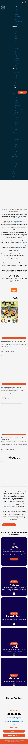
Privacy (14, 724)
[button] (14, 92)
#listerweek (11, 504)
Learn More (14, 559)
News (14, 84)
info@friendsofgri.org (21, 266)
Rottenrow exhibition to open (11, 387)
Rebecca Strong (13, 226)
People (16, 12)
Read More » (4, 349)
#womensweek (7, 506)
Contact (15, 89)
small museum (5, 235)
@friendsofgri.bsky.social (14, 721)
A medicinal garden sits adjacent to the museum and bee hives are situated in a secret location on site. (14, 244)
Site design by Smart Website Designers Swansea (14, 742)
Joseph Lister (17, 221)
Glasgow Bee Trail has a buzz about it (14, 341)
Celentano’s (19, 247)
